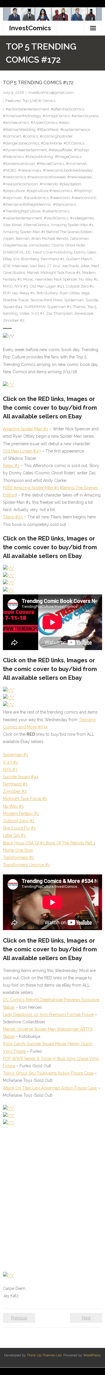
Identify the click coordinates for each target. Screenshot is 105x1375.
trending (10, 313)
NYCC (8, 286)
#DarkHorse (51, 143)
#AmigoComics (56, 116)
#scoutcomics (36, 198)
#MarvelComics (50, 163)
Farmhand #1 (52, 259)
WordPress (91, 1355)
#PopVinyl (83, 191)
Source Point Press (46, 300)
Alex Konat (12, 225)
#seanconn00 (83, 198)
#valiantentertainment (22, 218)
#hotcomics (13, 156)
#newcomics (14, 177)
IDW (6, 266)
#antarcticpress (85, 116)
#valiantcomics (55, 211)
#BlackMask (48, 129)
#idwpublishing (39, 156)
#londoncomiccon (19, 163)
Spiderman (74, 300)
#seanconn (60, 198)
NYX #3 (21, 286)
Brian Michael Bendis (50, 238)
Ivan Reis (37, 266)
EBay (7, 259)
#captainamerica (75, 129)
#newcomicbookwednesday (67, 170)
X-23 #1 (37, 313)
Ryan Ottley (70, 293)
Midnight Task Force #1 (60, 272)
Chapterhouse (15, 245)
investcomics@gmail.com (51, 92)
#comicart (12, 136)
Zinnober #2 (13, 320)
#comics (30, 136)
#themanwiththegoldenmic (27, 204)
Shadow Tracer (16, 300)
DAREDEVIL (13, 252)
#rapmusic (12, 198)
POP (6, 293)
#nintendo (49, 184)
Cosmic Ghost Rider (68, 245)
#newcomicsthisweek (46, 177)
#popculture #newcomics (49, 191)
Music (28, 279)
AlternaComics (36, 225)
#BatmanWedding (19, 129)
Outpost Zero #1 (80, 286)
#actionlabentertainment (27, 109)
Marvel (33, 272)
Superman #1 (59, 306)
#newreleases (79, 177)
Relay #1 (27, 293)
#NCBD (9, 170)
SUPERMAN (35, 306)
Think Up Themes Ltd (44, 1355)
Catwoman (79, 238)
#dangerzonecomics (21, 143)
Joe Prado (70, 266)
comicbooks (39, 245)
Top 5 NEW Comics (38, 100)
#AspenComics (44, 122)
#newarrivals (29, 170)
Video (24, 313)
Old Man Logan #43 (47, 286)
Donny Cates (85, 252)
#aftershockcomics (67, 109)
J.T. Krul (53, 266)
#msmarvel (76, 163)
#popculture (14, 191)
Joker (85, 266)
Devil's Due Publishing (52, 252)
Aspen (8, 238)
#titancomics (64, 204)
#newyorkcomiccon (20, 184)
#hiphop (81, 150)
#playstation (70, 184)
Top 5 (91, 306)
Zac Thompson (59, 313)
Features (13, 100)
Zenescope (83, 313)
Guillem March (79, 259)
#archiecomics (16, 122)
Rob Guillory (47, 293)
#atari (64, 122)
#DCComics (74, 143)
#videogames (82, 218)
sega (85, 293)
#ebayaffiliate (60, 150)
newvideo (43, 279)
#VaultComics (56, 218)
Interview (20, 266)
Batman (23, 238)
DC (28, 252)
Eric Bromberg (26, 259)
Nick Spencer (65, 279)
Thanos (79, 306)
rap (15, 293)
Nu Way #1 (88, 279)
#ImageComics (68, 156)
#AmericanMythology (22, 116)
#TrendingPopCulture (22, 211)
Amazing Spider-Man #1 (72, 225)
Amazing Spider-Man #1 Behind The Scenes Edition (47, 232)
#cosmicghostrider (56, 136)
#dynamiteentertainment (25, 150)
